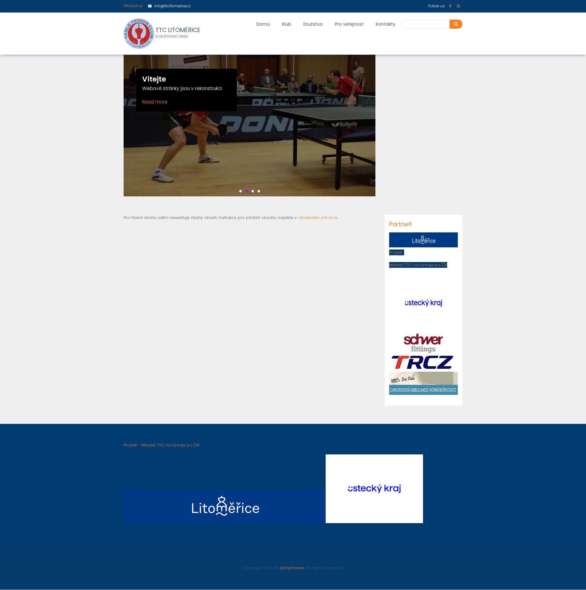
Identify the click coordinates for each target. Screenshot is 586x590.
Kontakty (385, 24)
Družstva (313, 24)
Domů (263, 24)
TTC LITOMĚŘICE (178, 30)
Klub (286, 24)
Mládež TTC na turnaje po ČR (418, 265)
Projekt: (396, 252)
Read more (155, 102)
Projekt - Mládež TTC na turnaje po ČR (161, 445)
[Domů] (139, 33)
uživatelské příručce (318, 217)
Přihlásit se (133, 6)
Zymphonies (292, 568)
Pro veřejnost (349, 24)
